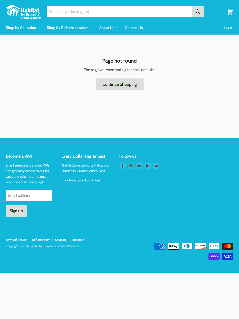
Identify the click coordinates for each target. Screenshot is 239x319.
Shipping (60, 239)
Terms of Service (16, 239)
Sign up (16, 210)
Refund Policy (41, 239)
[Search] (198, 11)
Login (228, 28)
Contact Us (134, 27)
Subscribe (77, 239)
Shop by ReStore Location (68, 27)
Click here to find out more (80, 180)
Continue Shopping (119, 84)
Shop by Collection (21, 27)
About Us (107, 27)
